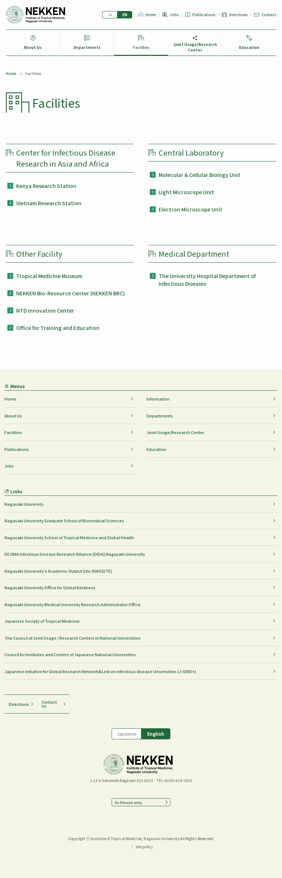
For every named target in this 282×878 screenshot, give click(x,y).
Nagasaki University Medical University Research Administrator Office (72, 604)
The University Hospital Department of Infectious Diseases (207, 279)
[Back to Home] (35, 15)
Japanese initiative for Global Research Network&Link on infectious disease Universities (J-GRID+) (100, 671)
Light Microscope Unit (186, 192)
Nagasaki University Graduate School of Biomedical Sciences (64, 520)
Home (150, 15)
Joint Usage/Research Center (195, 47)
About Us (33, 47)
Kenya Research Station (46, 185)
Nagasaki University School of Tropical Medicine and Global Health (69, 537)
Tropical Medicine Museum (49, 276)
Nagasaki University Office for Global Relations (49, 587)
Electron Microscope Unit (191, 209)
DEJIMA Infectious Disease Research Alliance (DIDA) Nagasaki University (74, 554)
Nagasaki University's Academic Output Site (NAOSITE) (58, 571)
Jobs (174, 15)
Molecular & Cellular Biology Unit (200, 174)
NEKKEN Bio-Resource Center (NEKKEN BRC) (70, 293)
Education (249, 47)
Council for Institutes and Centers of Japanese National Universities (70, 654)
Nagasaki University (24, 504)
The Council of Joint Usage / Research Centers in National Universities (72, 638)
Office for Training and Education (58, 327)
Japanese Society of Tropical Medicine (42, 621)
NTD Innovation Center (45, 310)
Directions (238, 15)
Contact (268, 15)
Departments (87, 47)
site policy (144, 846)
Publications (204, 15)
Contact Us (49, 704)
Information (158, 399)
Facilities (141, 47)
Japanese (109, 14)
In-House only (128, 802)
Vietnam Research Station (49, 203)
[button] (141, 802)
